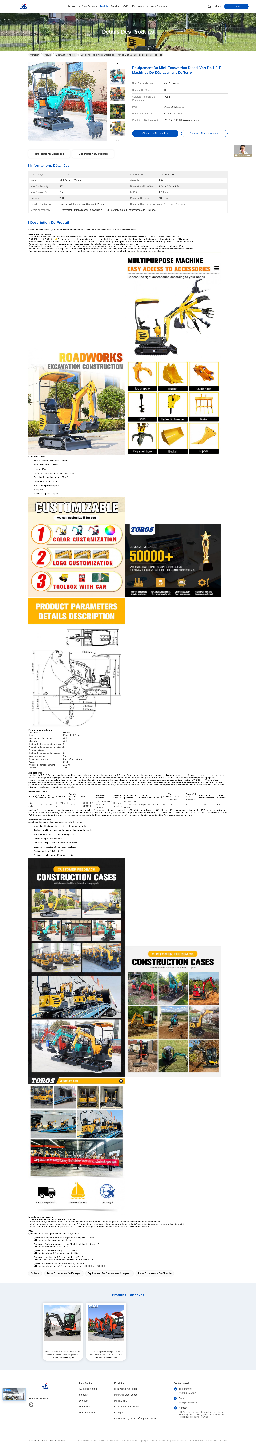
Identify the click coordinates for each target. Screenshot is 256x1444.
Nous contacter (87, 1412)
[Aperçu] (44, 1390)
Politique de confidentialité (40, 1440)
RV (133, 6)
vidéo (126, 6)
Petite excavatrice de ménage (63, 1273)
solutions (116, 6)
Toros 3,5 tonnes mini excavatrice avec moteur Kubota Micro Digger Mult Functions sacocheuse (62, 1353)
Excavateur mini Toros (66, 55)
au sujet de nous (87, 6)
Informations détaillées (49, 153)
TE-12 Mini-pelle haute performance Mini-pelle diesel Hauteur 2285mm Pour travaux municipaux (106, 1353)
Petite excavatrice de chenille (155, 1273)
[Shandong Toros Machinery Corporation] (23, 6)
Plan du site (60, 1440)
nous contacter (159, 6)
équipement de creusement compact (109, 1273)
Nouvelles (84, 1406)
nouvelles (142, 6)
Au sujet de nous (88, 1389)
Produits (47, 55)
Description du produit (93, 153)
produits (104, 6)
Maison (72, 6)
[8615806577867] (31, 1405)
